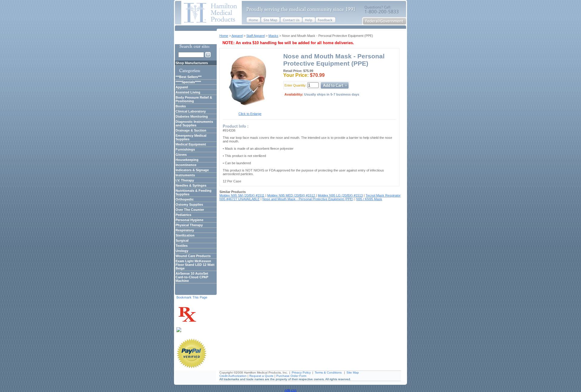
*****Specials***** (188, 82)
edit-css (291, 390)
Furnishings (185, 149)
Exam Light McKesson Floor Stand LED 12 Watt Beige (195, 264)
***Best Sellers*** (189, 77)
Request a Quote (261, 375)
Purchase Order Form (291, 375)
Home (223, 36)
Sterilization (185, 235)
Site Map (352, 372)
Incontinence (186, 165)
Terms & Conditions (328, 372)
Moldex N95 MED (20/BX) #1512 (291, 195)
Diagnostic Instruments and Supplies (194, 123)
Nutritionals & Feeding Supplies (194, 192)
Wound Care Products (193, 256)
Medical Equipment (191, 144)
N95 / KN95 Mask (369, 199)
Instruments (185, 175)
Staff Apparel (255, 36)
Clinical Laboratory (191, 111)
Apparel (237, 36)
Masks (273, 36)
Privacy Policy (301, 372)
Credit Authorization (233, 375)
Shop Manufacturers (192, 63)
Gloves (181, 154)
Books (181, 106)
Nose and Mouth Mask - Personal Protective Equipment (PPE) (307, 199)
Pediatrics (183, 215)
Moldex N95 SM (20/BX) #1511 (241, 195)
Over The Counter (190, 209)
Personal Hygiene (189, 220)
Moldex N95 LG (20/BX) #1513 (340, 195)
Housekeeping (187, 160)
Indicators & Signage (192, 170)
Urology (182, 251)
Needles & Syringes (191, 185)
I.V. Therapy (185, 180)
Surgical (182, 240)
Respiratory (185, 230)
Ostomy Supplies (189, 204)
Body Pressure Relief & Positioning (194, 99)
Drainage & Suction (191, 130)
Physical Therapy (189, 225)
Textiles (182, 245)
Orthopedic (185, 199)
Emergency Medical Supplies (191, 137)
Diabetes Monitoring (192, 116)
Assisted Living (188, 92)
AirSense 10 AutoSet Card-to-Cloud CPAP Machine (192, 277)
